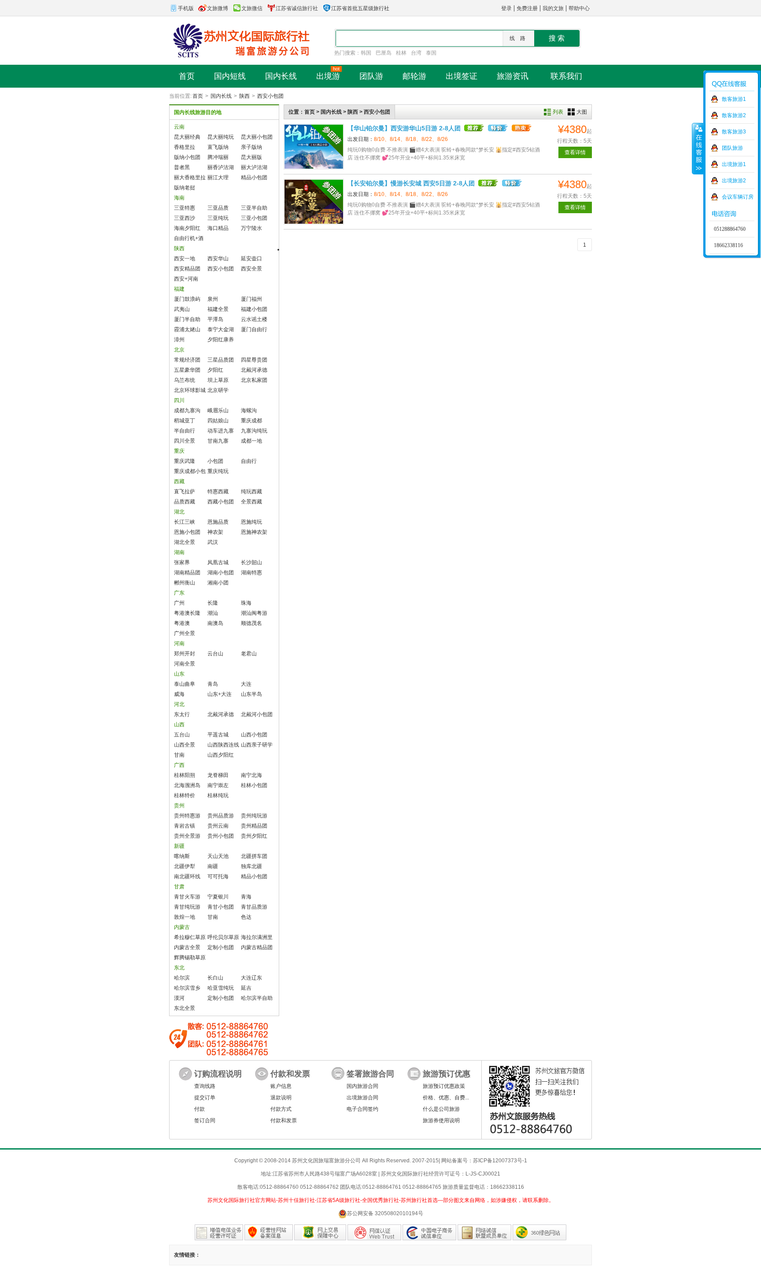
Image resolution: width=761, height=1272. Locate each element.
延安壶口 (251, 258)
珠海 (246, 603)
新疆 (179, 846)
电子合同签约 (362, 1109)
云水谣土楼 (254, 319)
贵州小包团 (220, 836)
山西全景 (184, 745)
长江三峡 (184, 522)
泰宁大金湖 (220, 329)
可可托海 (218, 876)
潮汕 (212, 613)
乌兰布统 (184, 380)
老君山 (249, 654)
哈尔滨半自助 (257, 998)
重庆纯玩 (218, 471)
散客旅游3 (734, 132)
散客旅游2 (734, 115)
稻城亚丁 (184, 421)
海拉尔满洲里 (257, 937)
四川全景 (184, 441)
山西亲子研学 (257, 745)
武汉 (212, 542)
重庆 (179, 451)
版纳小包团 (187, 157)
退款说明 (281, 1098)
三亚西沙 (184, 218)
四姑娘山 (218, 421)
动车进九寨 (220, 431)
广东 (179, 593)
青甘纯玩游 (187, 907)
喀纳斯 (182, 856)
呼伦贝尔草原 (223, 937)
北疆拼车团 (254, 856)
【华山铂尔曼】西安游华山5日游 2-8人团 (404, 128)
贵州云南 (218, 826)
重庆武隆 (184, 461)
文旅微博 (217, 8)
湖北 (179, 512)
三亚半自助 (254, 208)
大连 (246, 684)
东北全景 (184, 1008)
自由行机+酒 (188, 238)
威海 (179, 694)
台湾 (416, 53)
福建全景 (218, 309)
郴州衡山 (184, 583)
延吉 (246, 988)
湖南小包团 (220, 572)
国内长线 (221, 96)
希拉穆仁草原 (190, 937)
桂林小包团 (254, 785)
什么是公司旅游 (441, 1109)
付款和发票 (283, 1120)
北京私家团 (254, 380)
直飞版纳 (218, 147)
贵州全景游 (187, 836)
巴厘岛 (384, 53)
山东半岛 (251, 694)
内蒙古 (182, 927)
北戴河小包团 (257, 714)
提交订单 (204, 1098)
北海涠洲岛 (187, 785)
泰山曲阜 (184, 684)
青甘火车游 (187, 897)
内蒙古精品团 (257, 947)
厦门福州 (251, 299)
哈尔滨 (182, 978)
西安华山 (218, 258)
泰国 (431, 53)
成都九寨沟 (187, 410)
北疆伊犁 (184, 866)
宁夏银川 (218, 897)
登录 (506, 8)
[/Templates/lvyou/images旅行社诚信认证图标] (429, 1232)
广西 (179, 765)
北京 (179, 350)
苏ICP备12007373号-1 (500, 1160)
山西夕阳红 (220, 755)
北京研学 (218, 390)
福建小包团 (254, 309)
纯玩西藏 (251, 491)
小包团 (215, 461)
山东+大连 (219, 694)
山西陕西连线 (223, 745)
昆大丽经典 (187, 137)
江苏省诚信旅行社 (297, 8)
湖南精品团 (187, 572)
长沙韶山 (251, 562)
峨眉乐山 (218, 410)
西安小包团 (270, 96)
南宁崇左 (218, 785)
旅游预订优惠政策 (444, 1086)
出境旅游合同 (362, 1098)
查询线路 (204, 1086)
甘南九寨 (218, 441)
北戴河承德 (254, 370)
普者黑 (182, 167)
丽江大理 (218, 177)
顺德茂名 (251, 623)
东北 (179, 968)
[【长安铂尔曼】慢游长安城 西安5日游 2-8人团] (314, 202)
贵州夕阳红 (254, 836)
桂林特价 (184, 795)
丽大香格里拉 (190, 177)
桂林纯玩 (218, 795)
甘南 (179, 755)
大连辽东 (251, 978)
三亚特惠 (184, 208)
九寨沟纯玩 (254, 431)
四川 (179, 400)
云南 (179, 127)
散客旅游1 (734, 99)
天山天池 (218, 856)
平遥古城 (218, 735)
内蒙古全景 (187, 947)
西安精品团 (187, 269)
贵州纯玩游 (254, 816)
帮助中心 (579, 8)
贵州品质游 (220, 816)
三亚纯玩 (218, 218)
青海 (246, 897)
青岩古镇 (184, 826)
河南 (179, 643)
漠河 (179, 998)
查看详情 (575, 152)
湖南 (179, 552)
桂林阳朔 (184, 775)
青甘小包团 (220, 907)
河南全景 (184, 664)
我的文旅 (553, 8)
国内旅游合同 (362, 1086)
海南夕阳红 (187, 228)
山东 (179, 674)
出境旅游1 (734, 164)
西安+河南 (186, 279)
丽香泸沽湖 (220, 167)
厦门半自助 (187, 319)
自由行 (249, 461)
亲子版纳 (251, 147)
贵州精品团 (254, 826)
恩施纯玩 (251, 522)
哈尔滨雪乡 (187, 988)
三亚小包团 (254, 218)
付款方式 (281, 1109)
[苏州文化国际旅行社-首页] (239, 40)
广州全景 (184, 633)
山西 (179, 724)
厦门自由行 (254, 329)
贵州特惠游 (187, 816)
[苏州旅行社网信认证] (374, 1232)
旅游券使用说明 (441, 1120)
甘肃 (179, 887)
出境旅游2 (734, 180)
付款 (199, 1109)
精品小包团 (254, 177)
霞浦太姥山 (187, 329)
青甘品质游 (254, 907)
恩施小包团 (187, 532)
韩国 (366, 53)
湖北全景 (184, 542)
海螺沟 (249, 410)
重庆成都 (251, 421)
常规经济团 (187, 360)
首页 (197, 96)
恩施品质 (218, 522)
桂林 (401, 53)
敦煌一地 (184, 917)
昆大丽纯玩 (220, 137)
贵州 (179, 805)
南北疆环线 (187, 876)
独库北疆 (251, 866)
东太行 (182, 714)
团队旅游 (732, 148)
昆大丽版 (251, 157)
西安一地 (184, 258)
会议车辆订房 (738, 197)
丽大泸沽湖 (254, 167)
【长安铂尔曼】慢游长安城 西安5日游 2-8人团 (411, 183)
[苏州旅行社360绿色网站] (539, 1232)
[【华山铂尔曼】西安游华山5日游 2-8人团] (314, 147)
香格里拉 (184, 147)
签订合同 (204, 1120)
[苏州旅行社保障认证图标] (320, 1232)
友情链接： (187, 1255)
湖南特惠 (251, 572)
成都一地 (251, 441)
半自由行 (184, 431)
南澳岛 (215, 623)
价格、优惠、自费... (446, 1098)
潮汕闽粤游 (254, 613)
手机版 (186, 8)
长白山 (215, 978)
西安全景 (251, 269)
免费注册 (527, 8)
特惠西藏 (218, 491)
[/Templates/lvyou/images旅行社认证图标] (219, 1232)
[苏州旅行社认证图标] (484, 1232)
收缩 (698, 148)
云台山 (215, 654)
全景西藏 (251, 502)
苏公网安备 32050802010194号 (385, 1213)
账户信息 (281, 1086)
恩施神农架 (254, 532)
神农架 (215, 532)
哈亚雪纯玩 (220, 988)
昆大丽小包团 (257, 137)
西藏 (179, 481)
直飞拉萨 (184, 491)
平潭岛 (215, 319)
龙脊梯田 (218, 775)
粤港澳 (182, 623)
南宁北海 (251, 775)
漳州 (179, 339)
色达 (246, 917)
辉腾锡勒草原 (190, 957)
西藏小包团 (220, 502)
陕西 (244, 96)
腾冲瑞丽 (218, 157)
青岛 (212, 684)
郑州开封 (184, 654)
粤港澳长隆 (187, 613)
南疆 (212, 866)
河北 (179, 704)
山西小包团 (254, 735)
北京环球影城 (190, 390)
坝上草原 (218, 380)
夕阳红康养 (220, 339)
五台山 (182, 735)
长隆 (212, 603)
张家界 (182, 562)
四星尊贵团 (254, 360)
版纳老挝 (184, 188)
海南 (179, 198)
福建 (179, 289)
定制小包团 (220, 947)
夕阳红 (215, 370)
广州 (179, 603)
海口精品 (218, 228)
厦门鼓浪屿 (187, 299)
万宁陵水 (251, 228)
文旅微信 (251, 8)
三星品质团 (220, 360)
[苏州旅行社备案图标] (268, 1232)
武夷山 (182, 309)
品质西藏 (184, 502)
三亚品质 (218, 208)
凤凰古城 (218, 562)
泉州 (212, 299)
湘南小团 (218, 583)
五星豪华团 (187, 370)
